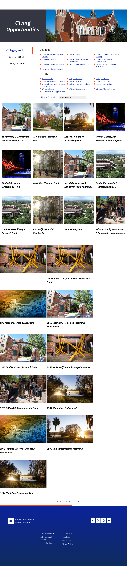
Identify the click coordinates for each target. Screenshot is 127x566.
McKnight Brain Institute (104, 84)
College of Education (49, 59)
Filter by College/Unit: (49, 97)
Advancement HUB (48, 533)
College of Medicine (102, 79)
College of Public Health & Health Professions (53, 85)
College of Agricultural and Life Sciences (52, 56)
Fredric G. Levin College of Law (79, 64)
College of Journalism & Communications (104, 60)
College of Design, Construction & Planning (107, 56)
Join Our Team (68, 533)
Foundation (66, 537)
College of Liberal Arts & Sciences (53, 64)
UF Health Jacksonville (77, 89)
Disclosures (66, 540)
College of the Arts (75, 54)
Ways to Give (17, 63)
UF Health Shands (48, 89)
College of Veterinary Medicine (79, 84)
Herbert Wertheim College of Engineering (106, 65)
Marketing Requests (48, 543)
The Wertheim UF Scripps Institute (53, 92)
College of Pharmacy (103, 81)
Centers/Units (17, 57)
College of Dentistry (75, 79)
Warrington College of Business (52, 69)
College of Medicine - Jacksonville (53, 81)
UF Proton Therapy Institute (105, 89)
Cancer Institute (47, 79)
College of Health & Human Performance (78, 60)
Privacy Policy (67, 544)
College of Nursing (75, 81)
